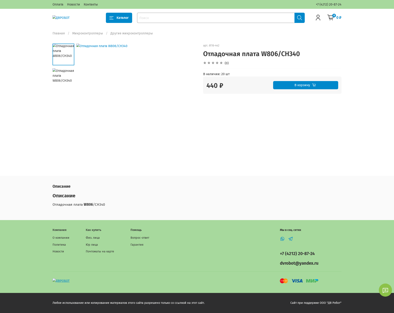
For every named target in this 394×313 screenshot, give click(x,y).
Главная (59, 33)
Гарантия (137, 244)
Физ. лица (93, 238)
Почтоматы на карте (100, 251)
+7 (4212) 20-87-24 (328, 4)
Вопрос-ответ (140, 238)
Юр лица (92, 244)
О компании (61, 238)
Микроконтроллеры (87, 33)
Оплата (58, 4)
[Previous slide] (84, 104)
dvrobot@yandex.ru (299, 263)
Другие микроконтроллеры (131, 33)
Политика (59, 244)
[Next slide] (189, 104)
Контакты (91, 4)
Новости (73, 4)
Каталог (123, 18)
